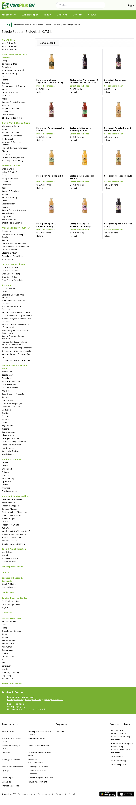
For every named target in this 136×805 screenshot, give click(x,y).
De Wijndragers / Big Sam (15, 598)
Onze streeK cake (10, 270)
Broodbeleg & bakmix (12, 223)
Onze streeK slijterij (11, 273)
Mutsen (5, 462)
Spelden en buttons (10, 451)
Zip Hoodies (7, 481)
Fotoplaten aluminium (12, 444)
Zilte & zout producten (12, 118)
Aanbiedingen (30, 14)
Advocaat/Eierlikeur (10, 126)
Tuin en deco (8, 448)
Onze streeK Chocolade (12, 280)
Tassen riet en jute (10, 525)
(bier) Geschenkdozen (12, 537)
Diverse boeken (9, 561)
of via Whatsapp (119, 760)
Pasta (4, 99)
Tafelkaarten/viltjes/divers (14, 157)
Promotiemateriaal (12, 683)
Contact (77, 14)
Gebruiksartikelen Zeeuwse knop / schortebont (16, 325)
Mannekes (7, 612)
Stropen (5, 105)
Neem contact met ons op (19, 709)
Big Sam (5, 607)
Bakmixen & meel (10, 64)
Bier (3, 659)
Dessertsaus (7, 650)
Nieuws (92, 14)
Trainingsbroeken (9, 491)
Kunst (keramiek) (9, 384)
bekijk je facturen (33, 699)
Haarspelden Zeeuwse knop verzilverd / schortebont (14, 343)
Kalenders (6, 555)
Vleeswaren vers (9, 219)
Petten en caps (8, 478)
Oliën (4, 175)
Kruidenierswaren (11, 165)
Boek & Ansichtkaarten (14, 548)
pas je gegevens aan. (53, 699)
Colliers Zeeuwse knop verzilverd (17, 315)
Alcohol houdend (9, 640)
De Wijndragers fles (11, 604)
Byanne (59, 794)
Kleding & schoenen (12, 459)
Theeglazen (7, 378)
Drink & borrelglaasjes (12, 403)
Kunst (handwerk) (10, 387)
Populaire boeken (10, 558)
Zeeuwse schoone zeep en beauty (14, 235)
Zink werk (6, 528)
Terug (7, 25)
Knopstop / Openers (11, 381)
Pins (3, 357)
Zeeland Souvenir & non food (14, 367)
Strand (4, 422)
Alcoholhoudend (9, 213)
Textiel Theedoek (9, 249)
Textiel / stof (7, 400)
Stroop (5, 194)
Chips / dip (6, 675)
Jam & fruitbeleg (9, 73)
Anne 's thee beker (10, 43)
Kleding (5, 240)
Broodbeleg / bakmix (11, 631)
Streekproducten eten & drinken (28, 24)
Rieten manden (8, 502)
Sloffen (5, 484)
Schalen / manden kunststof (14, 534)
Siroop (4, 634)
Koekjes (5, 83)
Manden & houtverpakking (16, 496)
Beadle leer (7, 375)
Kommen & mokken (11, 406)
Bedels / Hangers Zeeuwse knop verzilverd (16, 320)
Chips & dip (7, 216)
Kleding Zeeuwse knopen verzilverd (13, 337)
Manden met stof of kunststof (16, 531)
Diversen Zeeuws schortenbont (16, 360)
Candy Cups (8, 592)
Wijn (4, 662)
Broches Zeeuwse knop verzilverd (12, 307)
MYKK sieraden (8, 288)
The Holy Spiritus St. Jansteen (15, 148)
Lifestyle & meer (9, 253)
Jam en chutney (9, 621)
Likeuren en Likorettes (12, 135)
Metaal (5, 521)
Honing (5, 79)
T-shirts (5, 472)
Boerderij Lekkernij (10, 672)
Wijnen (5, 151)
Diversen (6, 416)
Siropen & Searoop (10, 108)
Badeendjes (7, 231)
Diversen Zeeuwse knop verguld (16, 351)
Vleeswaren (7, 647)
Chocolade (6, 67)
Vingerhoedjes (8, 425)
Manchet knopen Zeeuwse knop (16, 354)
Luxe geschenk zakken (12, 499)
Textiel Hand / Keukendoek (14, 243)
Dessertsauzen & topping (13, 86)
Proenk (72, 794)
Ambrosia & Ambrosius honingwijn (12, 143)
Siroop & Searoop (10, 178)
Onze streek (44, 794)
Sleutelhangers (8, 432)
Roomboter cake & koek (13, 70)
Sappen (48, 24)
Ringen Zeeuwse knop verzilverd (16, 312)
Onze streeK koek (10, 277)
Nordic (5, 669)
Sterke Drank (7, 139)
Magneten (6, 410)
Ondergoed (7, 469)
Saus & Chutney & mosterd (14, 210)
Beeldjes (5, 413)
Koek (4, 188)
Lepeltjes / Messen (10, 438)
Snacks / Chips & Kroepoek (14, 102)
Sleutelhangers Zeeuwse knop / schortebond (16, 331)
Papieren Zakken (9, 540)
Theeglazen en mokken (12, 256)
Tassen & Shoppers (10, 505)
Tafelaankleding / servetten (14, 441)
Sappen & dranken (10, 191)
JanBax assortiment (12, 618)
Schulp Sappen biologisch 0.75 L (67, 24)
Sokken (5, 465)
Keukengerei (7, 259)
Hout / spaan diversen (12, 515)
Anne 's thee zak (9, 46)
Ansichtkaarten (8, 454)
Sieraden (6, 285)
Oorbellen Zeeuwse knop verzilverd (13, 296)
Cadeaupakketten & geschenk (12, 579)
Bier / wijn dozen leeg (12, 160)
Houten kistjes (8, 518)
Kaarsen (5, 397)
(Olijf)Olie (6, 95)
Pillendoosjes (8, 435)
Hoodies (5, 475)
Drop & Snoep (8, 169)
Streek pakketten (9, 584)
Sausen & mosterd (10, 92)
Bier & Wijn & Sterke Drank (16, 122)
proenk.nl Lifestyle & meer (16, 227)
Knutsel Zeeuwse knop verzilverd (17, 347)
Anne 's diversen (9, 49)
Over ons (62, 14)
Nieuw (48, 14)
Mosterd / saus (8, 656)
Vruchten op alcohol (11, 132)
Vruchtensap (7, 678)
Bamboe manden (9, 509)
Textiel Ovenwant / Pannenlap (15, 246)
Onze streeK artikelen (13, 264)
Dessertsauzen (8, 203)
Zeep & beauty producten (13, 394)
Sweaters (6, 488)
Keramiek (6, 291)
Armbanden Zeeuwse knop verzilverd (14, 302)
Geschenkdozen (9, 587)
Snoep (4, 60)
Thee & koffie (8, 114)
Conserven (6, 111)
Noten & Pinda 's (9, 172)
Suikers (5, 200)
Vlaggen (5, 390)
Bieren (4, 129)
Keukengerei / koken (12, 566)
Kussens (5, 429)
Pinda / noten (8, 643)
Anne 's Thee (8, 40)
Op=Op (5, 572)
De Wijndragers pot (10, 601)
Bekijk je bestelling (15, 699)
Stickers (5, 419)
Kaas (4, 76)
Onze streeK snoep (10, 267)
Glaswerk (6, 154)
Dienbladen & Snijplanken (13, 544)
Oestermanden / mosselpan (14, 512)
